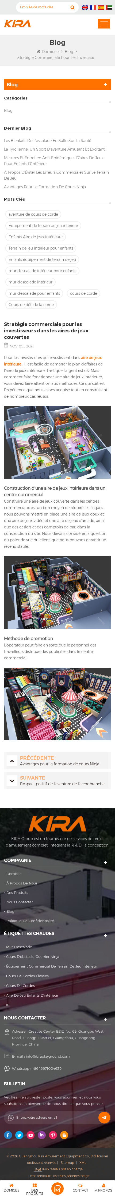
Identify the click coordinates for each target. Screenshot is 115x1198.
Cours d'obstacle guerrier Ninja (32, 956)
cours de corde (83, 293)
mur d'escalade (19, 947)
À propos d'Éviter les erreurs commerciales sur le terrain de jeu (56, 175)
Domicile (50, 51)
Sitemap (67, 1163)
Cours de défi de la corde (31, 304)
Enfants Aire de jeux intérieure (36, 236)
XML (82, 1163)
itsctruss (59, 1176)
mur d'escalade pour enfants (34, 293)
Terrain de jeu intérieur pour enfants (41, 248)
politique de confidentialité (30, 921)
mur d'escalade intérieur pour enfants (42, 270)
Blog (8, 110)
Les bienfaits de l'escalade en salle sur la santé (47, 140)
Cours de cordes (20, 985)
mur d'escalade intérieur (30, 282)
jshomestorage (78, 1176)
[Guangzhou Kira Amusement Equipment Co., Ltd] (17, 23)
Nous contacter (19, 902)
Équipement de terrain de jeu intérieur (43, 225)
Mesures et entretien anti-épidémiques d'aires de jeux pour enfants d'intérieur (53, 160)
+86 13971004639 (47, 1068)
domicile (14, 874)
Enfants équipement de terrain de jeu (42, 259)
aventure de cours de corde (33, 214)
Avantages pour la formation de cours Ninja (45, 186)
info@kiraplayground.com (48, 1056)
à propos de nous (21, 883)
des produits (17, 892)
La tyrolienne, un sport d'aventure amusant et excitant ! (55, 149)
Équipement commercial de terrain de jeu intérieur (51, 966)
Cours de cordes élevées (27, 976)
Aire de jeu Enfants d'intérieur (32, 995)
